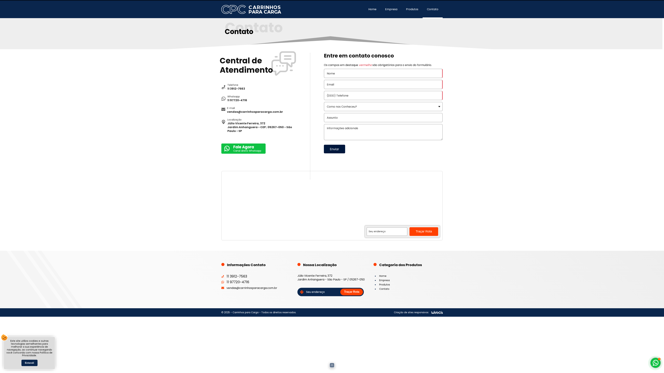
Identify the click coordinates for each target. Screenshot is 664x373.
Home (372, 9)
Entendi (29, 362)
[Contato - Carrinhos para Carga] (251, 15)
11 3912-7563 (236, 89)
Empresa (391, 9)
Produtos (412, 9)
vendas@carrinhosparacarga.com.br (255, 112)
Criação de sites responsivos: (411, 312)
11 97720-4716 (237, 100)
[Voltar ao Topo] (332, 365)
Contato (432, 9)
